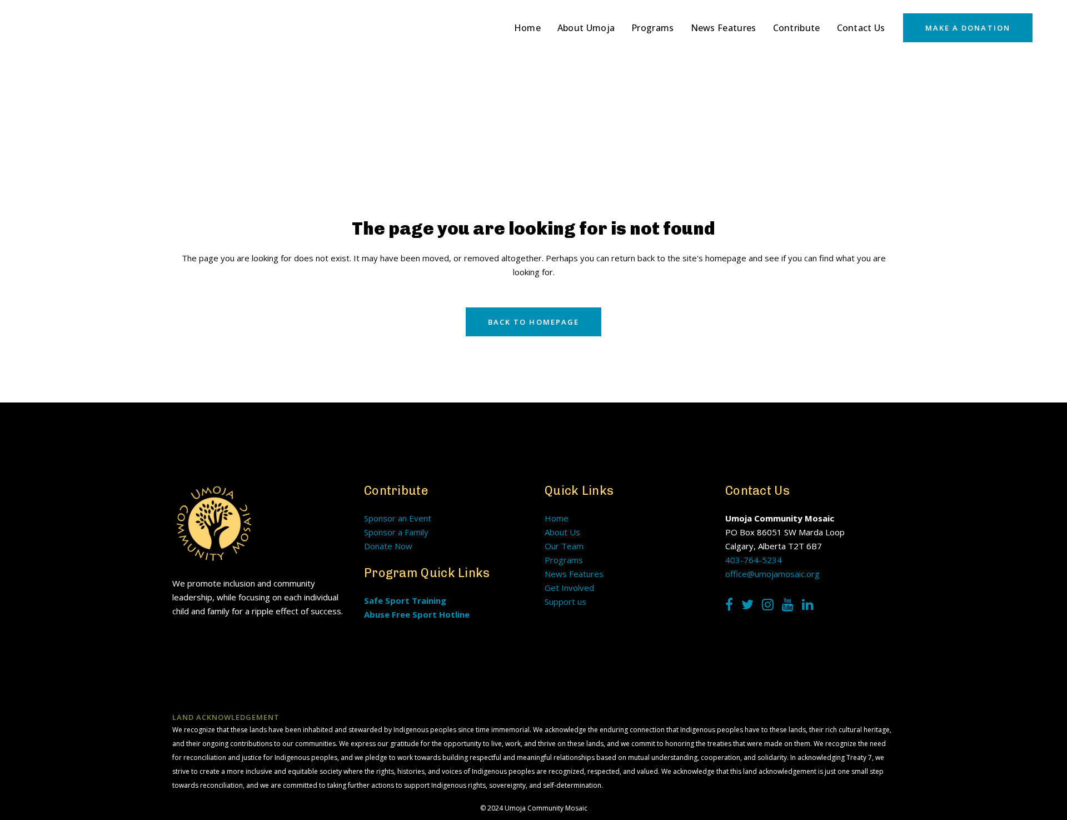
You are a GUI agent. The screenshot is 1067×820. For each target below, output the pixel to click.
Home (557, 518)
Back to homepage (534, 322)
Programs (564, 559)
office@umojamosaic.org (772, 573)
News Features (574, 573)
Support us (565, 601)
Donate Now (388, 545)
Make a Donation (968, 28)
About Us (562, 532)
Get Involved (569, 587)
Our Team (564, 545)
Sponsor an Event (397, 518)
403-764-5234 (753, 559)
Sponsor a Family (396, 532)
